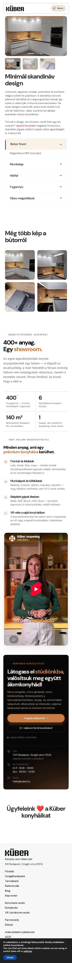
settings (27, 951)
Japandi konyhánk (25, 125)
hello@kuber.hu (21, 781)
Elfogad (10, 957)
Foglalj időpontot (34, 718)
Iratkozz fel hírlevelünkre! (38, 728)
